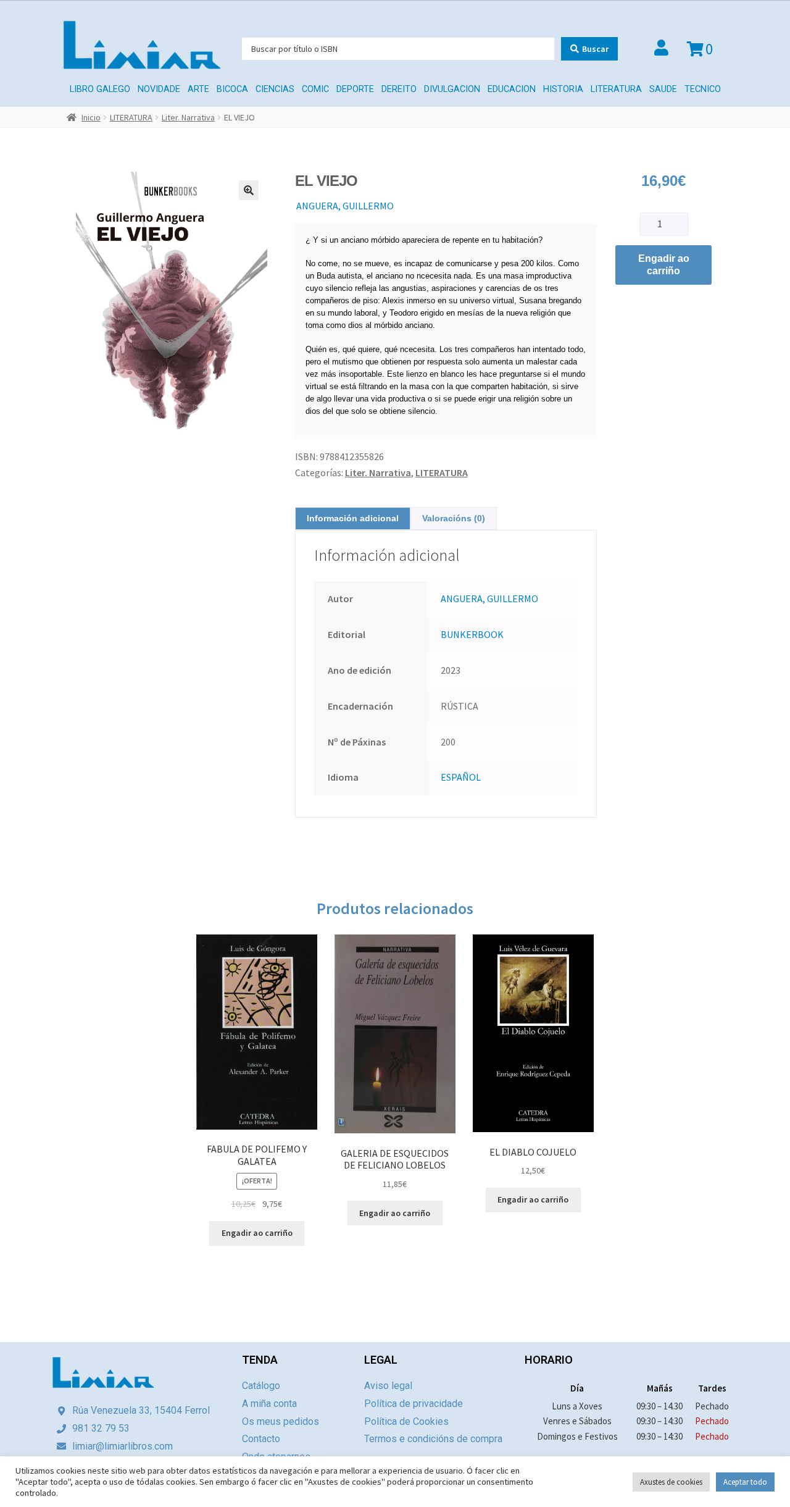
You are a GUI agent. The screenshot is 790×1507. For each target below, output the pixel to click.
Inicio (91, 117)
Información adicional (353, 518)
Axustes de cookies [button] (671, 1482)
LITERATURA (616, 89)
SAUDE (663, 89)
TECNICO (702, 89)
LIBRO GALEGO (100, 89)
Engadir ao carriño (663, 264)
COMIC (315, 89)
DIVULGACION (452, 89)
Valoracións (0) (453, 518)
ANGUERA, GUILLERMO (345, 205)
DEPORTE (355, 89)
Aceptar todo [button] (745, 1482)
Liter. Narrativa (188, 117)
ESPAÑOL (461, 777)
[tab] (352, 518)
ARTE (198, 89)
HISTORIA (563, 89)
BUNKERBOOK (472, 634)
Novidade (159, 89)
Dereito (399, 89)
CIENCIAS (275, 89)
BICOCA (232, 89)
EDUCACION (512, 89)
